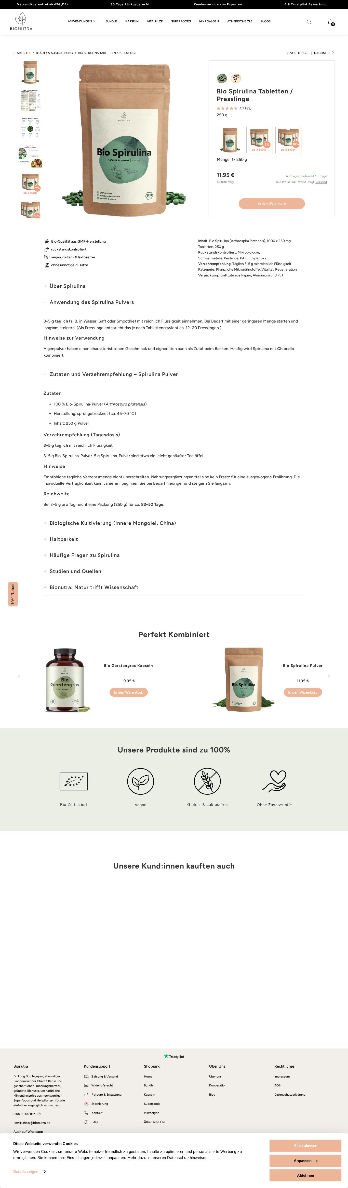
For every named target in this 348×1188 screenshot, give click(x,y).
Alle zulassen (305, 1145)
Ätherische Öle (154, 1122)
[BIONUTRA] (21, 21)
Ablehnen (305, 1175)
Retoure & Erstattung (106, 1094)
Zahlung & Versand (104, 1076)
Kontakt (97, 1113)
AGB (277, 1085)
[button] (82, 21)
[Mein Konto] (322, 21)
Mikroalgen (151, 1113)
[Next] (328, 680)
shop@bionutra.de (36, 1123)
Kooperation (217, 1085)
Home (148, 1076)
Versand (321, 182)
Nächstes (322, 53)
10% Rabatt (13, 594)
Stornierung (99, 1104)
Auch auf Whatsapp (28, 1132)
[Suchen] (309, 22)
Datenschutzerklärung (289, 1094)
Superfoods (152, 1104)
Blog (212, 1094)
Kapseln (149, 1094)
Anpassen (303, 1160)
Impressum (282, 1076)
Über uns (215, 1076)
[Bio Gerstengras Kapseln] (68, 680)
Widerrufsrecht (102, 1085)
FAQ (94, 1122)
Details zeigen (25, 1171)
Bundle (149, 1085)
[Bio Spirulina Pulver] (247, 680)
